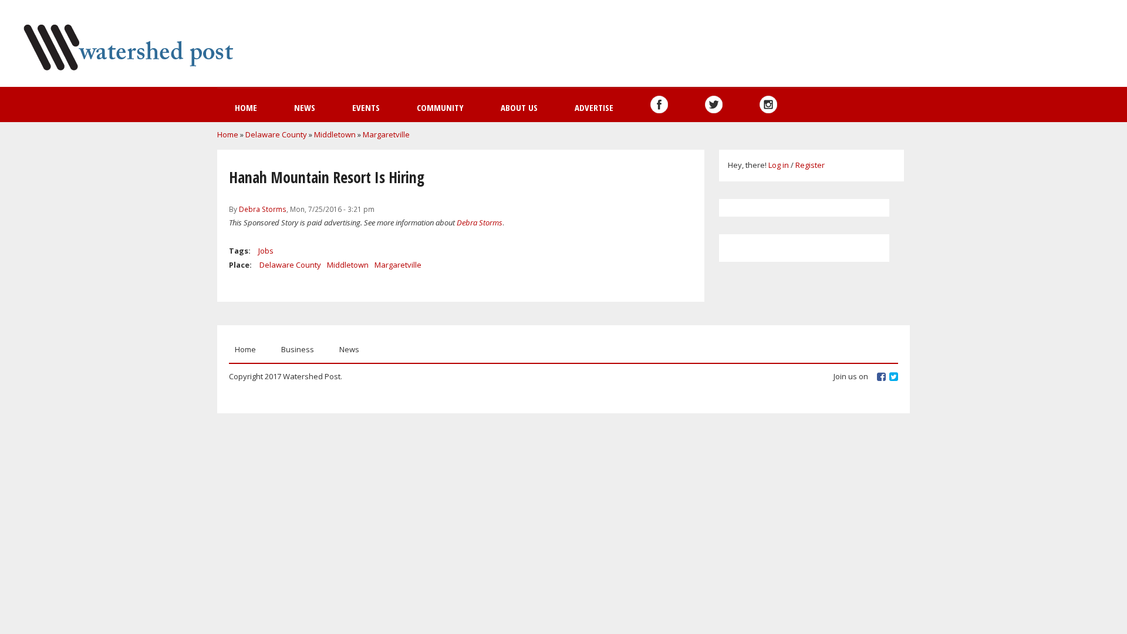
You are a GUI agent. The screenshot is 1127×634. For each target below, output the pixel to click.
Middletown (335, 134)
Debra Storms (262, 209)
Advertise (594, 107)
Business (297, 349)
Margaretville (386, 134)
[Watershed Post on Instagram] (768, 104)
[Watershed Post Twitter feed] (713, 104)
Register (810, 165)
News (304, 107)
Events (366, 107)
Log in (778, 165)
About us (519, 107)
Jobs (266, 250)
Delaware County (276, 134)
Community (440, 107)
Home (246, 107)
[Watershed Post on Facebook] (659, 104)
